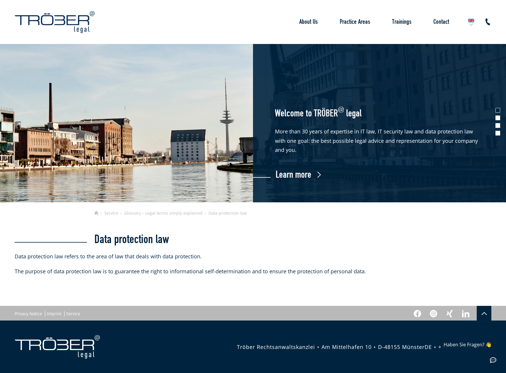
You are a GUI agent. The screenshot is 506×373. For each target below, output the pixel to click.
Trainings (401, 22)
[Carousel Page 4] (497, 133)
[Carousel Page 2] (497, 118)
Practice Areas (355, 22)
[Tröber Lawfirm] (55, 22)
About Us (308, 22)
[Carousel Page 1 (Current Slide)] (497, 110)
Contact (441, 22)
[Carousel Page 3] (497, 125)
